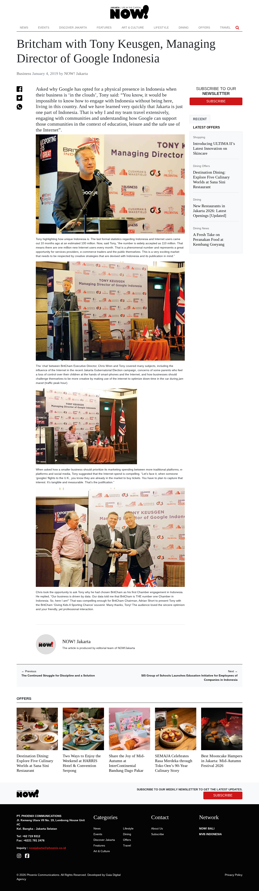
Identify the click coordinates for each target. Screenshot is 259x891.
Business (24, 73)
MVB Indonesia (210, 834)
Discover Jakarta (73, 27)
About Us (157, 828)
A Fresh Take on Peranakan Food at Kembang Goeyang (208, 239)
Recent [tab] (200, 119)
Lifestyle (161, 27)
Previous (28, 671)
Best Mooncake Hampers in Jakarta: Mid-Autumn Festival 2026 (221, 761)
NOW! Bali (206, 828)
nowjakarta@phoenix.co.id (47, 848)
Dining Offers (201, 166)
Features (104, 27)
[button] (237, 27)
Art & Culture (133, 27)
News (24, 27)
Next (233, 671)
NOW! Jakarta (76, 73)
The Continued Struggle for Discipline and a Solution (58, 675)
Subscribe (157, 834)
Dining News (201, 228)
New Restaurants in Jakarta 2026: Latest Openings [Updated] (209, 211)
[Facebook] (27, 855)
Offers (204, 27)
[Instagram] (19, 855)
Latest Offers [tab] (206, 127)
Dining (184, 27)
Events (43, 27)
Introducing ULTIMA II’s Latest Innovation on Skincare (214, 148)
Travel (225, 27)
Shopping (199, 137)
